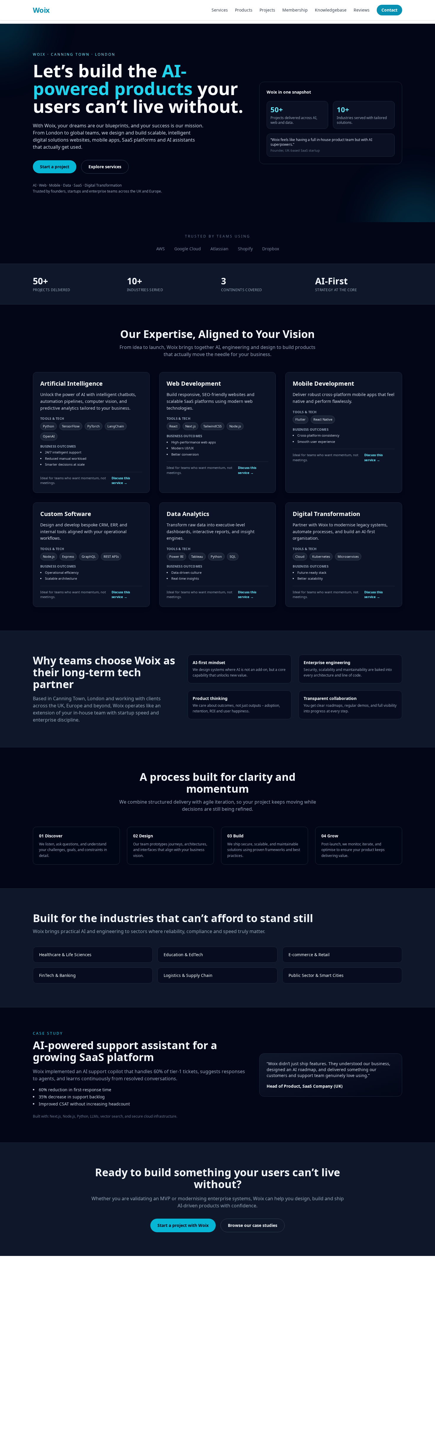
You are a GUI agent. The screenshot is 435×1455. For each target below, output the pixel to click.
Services (220, 10)
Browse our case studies (252, 1225)
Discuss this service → (121, 480)
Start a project (54, 166)
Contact (389, 10)
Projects (267, 10)
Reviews (362, 10)
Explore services (104, 166)
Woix (41, 10)
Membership (295, 10)
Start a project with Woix (183, 1225)
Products (243, 10)
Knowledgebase (331, 10)
